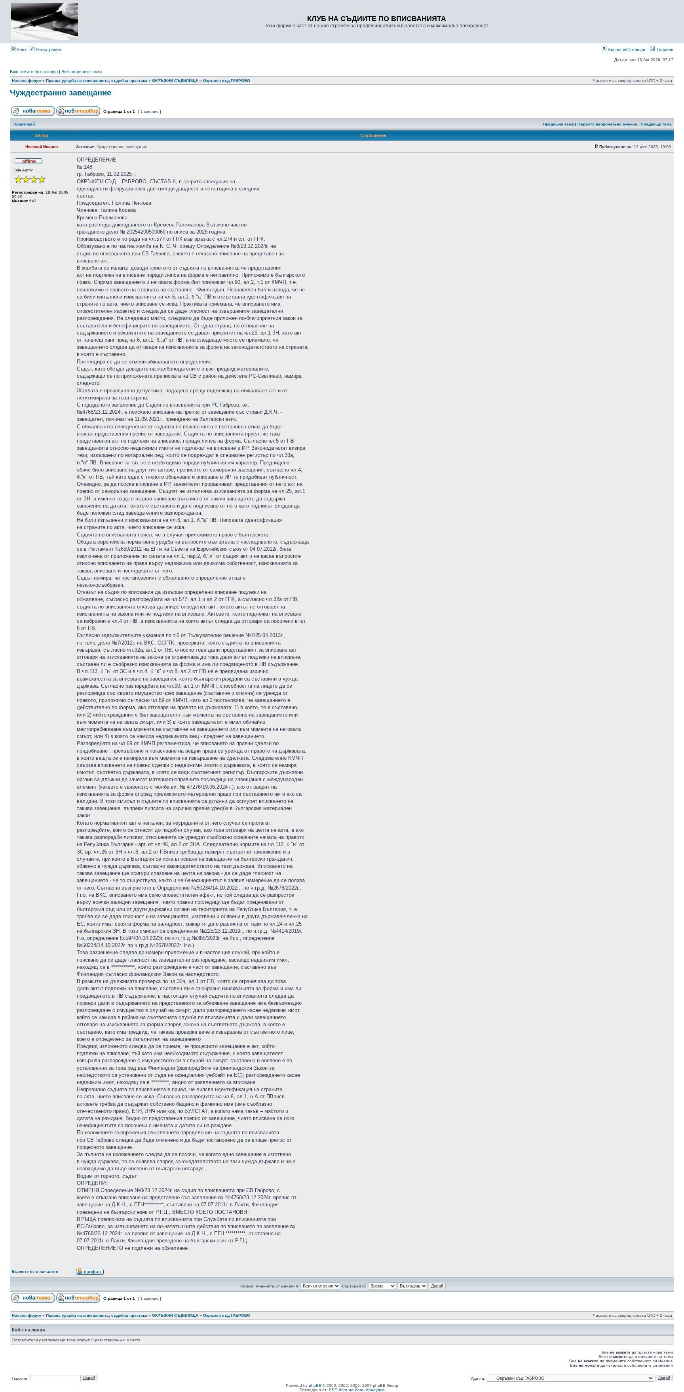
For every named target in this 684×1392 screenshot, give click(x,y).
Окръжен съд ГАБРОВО (226, 80)
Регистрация (47, 49)
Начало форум (26, 80)
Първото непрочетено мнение (607, 124)
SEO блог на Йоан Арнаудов (356, 1390)
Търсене (664, 49)
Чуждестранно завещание (60, 92)
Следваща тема (656, 124)
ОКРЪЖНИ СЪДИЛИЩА (175, 80)
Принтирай (24, 124)
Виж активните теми (81, 71)
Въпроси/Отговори (625, 49)
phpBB (315, 1385)
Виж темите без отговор (34, 71)
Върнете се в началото (35, 1271)
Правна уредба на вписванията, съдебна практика (96, 80)
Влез (20, 49)
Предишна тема (558, 124)
